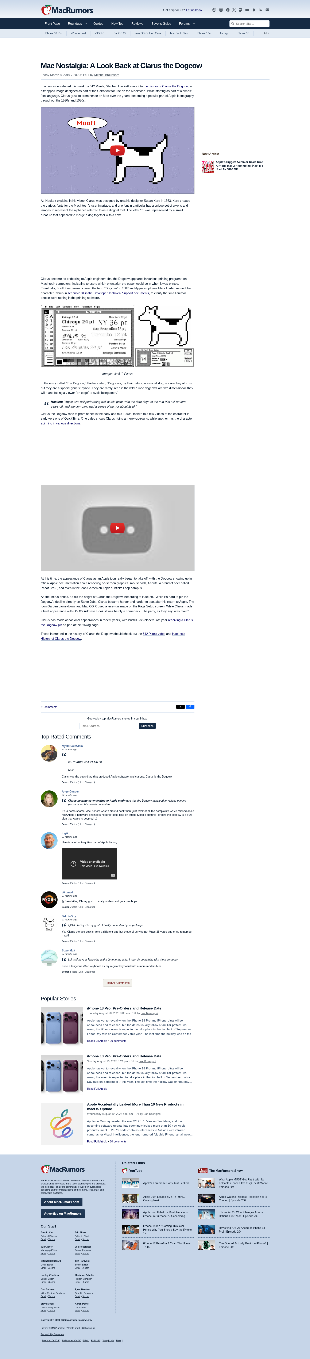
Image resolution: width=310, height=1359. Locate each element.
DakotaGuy (69, 916)
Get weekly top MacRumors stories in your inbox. (117, 718)
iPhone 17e (203, 33)
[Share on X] (180, 707)
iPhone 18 (243, 33)
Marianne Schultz (84, 1275)
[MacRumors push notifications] (254, 10)
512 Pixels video (154, 633)
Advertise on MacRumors (63, 1213)
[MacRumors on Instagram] (221, 10)
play (117, 150)
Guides (98, 23)
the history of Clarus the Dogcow (166, 86)
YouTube (135, 1170)
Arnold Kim (47, 1232)
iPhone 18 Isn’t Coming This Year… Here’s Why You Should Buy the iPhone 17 (167, 1229)
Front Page (52, 23)
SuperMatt (68, 950)
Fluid (86, 1340)
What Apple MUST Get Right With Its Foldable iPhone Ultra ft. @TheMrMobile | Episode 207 (244, 1183)
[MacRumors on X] (234, 10)
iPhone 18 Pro (53, 33)
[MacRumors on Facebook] (228, 10)
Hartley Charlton (50, 1275)
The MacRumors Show (226, 1170)
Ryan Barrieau (82, 1289)
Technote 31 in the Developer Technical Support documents (108, 293)
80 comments (118, 1141)
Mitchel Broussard (106, 75)
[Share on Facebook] (190, 707)
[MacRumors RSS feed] (261, 10)
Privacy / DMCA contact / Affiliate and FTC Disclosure (68, 1328)
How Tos (117, 23)
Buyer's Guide (161, 23)
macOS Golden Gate (148, 33)
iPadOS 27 (119, 33)
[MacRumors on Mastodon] (240, 10)
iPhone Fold (78, 33)
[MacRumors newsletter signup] (267, 10)
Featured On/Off (50, 1340)
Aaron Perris (82, 1303)
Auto (105, 1340)
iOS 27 (99, 33)
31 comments (49, 707)
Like (81, 782)
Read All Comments (117, 982)
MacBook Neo (178, 33)
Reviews (137, 23)
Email (43, 1239)
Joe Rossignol (149, 1013)
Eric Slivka (80, 1232)
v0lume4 (67, 892)
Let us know (194, 10)
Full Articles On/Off (71, 1340)
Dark (118, 1340)
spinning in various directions (60, 423)
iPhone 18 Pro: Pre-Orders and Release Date (124, 1008)
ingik (65, 833)
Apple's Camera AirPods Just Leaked (166, 1183)
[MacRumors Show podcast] (214, 10)
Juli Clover (47, 1246)
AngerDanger (70, 791)
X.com (51, 1239)
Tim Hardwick (82, 1261)
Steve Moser (47, 1303)
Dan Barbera (47, 1289)
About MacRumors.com (61, 1202)
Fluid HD (95, 1340)
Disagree (89, 782)
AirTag (224, 33)
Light (111, 1340)
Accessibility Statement (52, 1334)
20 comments (118, 1040)
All (267, 33)
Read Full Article (97, 1040)
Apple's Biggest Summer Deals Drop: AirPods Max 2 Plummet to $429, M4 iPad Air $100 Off (240, 165)
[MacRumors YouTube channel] (247, 10)
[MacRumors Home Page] (67, 10)
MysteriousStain (72, 746)
